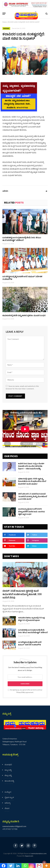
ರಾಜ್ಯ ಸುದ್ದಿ (8, 770)
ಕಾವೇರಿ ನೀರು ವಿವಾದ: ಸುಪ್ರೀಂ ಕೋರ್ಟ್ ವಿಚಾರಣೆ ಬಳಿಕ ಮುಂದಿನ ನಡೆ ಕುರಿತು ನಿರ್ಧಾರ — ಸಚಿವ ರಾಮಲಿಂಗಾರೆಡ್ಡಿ (31, 466)
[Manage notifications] (44, 863)
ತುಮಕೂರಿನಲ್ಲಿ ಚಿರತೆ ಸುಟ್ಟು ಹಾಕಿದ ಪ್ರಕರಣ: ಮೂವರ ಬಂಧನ (24, 315)
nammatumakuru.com (38, 853)
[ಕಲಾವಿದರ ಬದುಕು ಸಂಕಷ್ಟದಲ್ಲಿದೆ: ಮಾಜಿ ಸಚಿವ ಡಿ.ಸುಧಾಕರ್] (25, 60)
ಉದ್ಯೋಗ (8, 792)
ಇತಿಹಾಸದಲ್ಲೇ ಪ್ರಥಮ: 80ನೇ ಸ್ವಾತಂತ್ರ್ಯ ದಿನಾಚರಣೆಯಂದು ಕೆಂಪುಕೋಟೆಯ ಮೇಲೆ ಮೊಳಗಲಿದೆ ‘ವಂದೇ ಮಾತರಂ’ (32, 481)
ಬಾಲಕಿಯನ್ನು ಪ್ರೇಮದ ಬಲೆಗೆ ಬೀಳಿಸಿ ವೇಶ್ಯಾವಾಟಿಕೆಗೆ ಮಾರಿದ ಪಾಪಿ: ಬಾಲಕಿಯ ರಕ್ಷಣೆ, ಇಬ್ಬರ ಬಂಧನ (31, 511)
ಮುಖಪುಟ (8, 764)
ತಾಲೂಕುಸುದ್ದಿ (9, 781)
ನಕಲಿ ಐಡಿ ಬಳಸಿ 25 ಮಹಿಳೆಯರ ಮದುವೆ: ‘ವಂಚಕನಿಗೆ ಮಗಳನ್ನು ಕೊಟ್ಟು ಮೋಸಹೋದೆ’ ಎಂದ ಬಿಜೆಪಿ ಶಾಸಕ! (32, 496)
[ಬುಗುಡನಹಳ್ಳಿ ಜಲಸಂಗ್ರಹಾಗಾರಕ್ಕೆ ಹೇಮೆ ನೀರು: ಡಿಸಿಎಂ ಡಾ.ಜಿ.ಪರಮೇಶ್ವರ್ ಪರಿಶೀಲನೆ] (25, 221)
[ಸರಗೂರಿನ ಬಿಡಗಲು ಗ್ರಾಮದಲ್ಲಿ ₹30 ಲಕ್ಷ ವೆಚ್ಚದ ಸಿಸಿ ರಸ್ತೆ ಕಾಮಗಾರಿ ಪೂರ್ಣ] (9, 620)
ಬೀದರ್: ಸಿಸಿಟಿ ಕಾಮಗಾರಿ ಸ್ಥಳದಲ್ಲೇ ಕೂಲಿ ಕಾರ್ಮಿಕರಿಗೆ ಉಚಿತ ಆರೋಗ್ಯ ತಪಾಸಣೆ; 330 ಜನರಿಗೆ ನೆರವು (22, 594)
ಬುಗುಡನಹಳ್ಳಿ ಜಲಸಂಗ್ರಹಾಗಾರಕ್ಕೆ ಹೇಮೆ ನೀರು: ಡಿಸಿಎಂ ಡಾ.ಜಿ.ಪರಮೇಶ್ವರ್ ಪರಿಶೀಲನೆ (21, 238)
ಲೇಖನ (7, 808)
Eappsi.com (29, 856)
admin (5, 191)
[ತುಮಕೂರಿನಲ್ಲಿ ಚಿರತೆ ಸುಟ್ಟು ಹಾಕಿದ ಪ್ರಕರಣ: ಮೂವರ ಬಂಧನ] (25, 299)
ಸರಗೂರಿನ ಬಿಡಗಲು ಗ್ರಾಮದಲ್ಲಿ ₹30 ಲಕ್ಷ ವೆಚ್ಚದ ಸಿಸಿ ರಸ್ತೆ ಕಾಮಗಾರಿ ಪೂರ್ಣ (31, 618)
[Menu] (4, 13)
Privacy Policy (21, 692)
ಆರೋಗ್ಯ (7, 803)
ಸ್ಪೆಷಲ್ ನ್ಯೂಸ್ (9, 797)
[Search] (46, 13)
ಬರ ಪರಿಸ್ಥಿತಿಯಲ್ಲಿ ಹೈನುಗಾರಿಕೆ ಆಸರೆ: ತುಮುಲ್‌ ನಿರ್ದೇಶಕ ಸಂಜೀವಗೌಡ (22, 277)
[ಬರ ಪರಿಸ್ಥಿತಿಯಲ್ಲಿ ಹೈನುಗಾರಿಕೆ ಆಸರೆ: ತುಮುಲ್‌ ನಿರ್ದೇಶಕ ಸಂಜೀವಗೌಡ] (25, 260)
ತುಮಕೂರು (6, 28)
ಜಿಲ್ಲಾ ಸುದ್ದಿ (6, 586)
